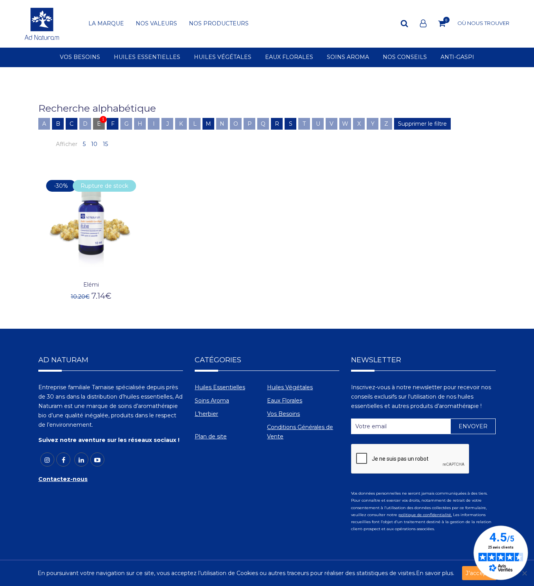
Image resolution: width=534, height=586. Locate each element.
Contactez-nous (63, 479)
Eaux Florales (284, 400)
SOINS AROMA (348, 57)
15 (105, 144)
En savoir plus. (435, 573)
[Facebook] (63, 459)
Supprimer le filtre (422, 123)
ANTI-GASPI (457, 57)
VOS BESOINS (80, 57)
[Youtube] (97, 459)
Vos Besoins (283, 413)
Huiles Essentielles (220, 387)
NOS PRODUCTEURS (219, 24)
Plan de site (211, 436)
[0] (442, 23)
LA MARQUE (106, 24)
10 (94, 144)
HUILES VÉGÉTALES (222, 57)
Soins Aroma (212, 400)
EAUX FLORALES (289, 57)
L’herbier (206, 413)
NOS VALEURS (156, 24)
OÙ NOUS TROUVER (483, 23)
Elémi (91, 284)
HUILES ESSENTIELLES (147, 57)
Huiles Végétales (290, 387)
